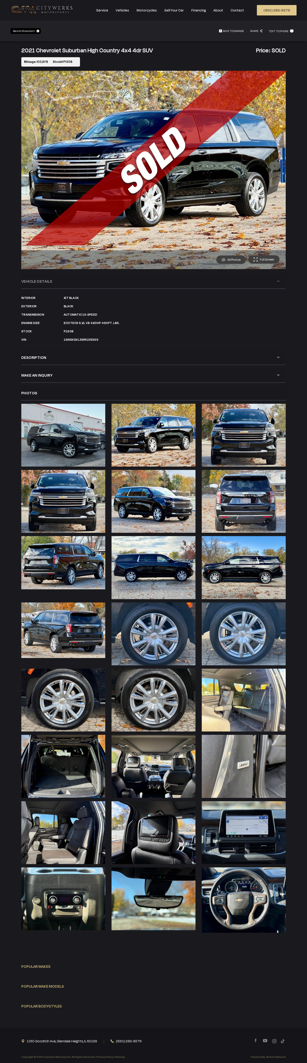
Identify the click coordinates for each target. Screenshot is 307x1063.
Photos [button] (29, 393)
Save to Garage (233, 31)
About (218, 10)
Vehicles (122, 10)
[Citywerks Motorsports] (42, 10)
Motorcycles (147, 10)
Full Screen (267, 259)
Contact (237, 10)
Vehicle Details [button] (36, 281)
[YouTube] (265, 1041)
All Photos (234, 259)
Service (102, 10)
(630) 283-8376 (277, 10)
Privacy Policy (105, 1057)
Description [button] (33, 357)
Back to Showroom (24, 31)
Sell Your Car (174, 10)
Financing (198, 10)
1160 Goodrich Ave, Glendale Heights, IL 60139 (62, 1041)
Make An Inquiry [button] (36, 375)
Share (254, 31)
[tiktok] (283, 1041)
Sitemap (120, 1057)
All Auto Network (276, 1057)
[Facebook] (255, 1041)
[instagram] (274, 1041)
